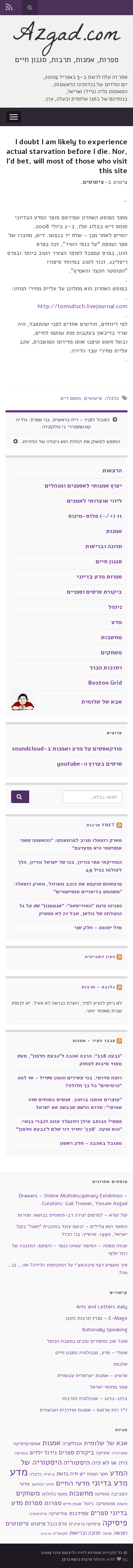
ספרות (52, 1502)
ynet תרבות (100, 825)
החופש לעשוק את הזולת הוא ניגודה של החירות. (70, 441)
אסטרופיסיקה (27, 1443)
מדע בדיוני (109, 1482)
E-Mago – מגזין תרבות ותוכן (96, 1318)
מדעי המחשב (42, 1484)
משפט (122, 1504)
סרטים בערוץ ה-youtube (89, 764)
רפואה (120, 1533)
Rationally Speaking (104, 1329)
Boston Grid (105, 683)
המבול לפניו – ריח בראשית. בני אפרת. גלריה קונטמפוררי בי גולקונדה (62, 423)
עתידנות (79, 1513)
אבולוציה (72, 1443)
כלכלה (112, 398)
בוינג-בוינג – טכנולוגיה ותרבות (94, 1398)
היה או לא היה (109, 1463)
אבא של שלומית (101, 702)
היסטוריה (77, 1462)
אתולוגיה (119, 1453)
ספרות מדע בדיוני (99, 577)
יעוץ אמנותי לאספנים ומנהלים (83, 486)
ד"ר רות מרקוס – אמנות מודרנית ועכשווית (83, 1409)
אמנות (114, 531)
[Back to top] (16, 1551)
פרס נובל (57, 1523)
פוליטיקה (58, 1513)
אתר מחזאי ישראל (108, 1386)
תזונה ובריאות (103, 546)
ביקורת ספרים (76, 1452)
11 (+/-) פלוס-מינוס (95, 516)
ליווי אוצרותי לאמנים (94, 501)
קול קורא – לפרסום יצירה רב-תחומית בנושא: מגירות (72, 1214)
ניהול (115, 607)
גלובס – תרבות (98, 987)
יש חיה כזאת (71, 1473)
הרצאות (112, 470)
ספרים (99, 1513)
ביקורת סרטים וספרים (94, 592)
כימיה (49, 1474)
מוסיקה (102, 1493)
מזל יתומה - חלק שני (98, 927)
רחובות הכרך (105, 668)
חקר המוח (97, 1473)
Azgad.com (66, 36)
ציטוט (120, 182)
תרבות (46, 1533)
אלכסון (120, 1364)
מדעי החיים (73, 1483)
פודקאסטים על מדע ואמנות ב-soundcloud (67, 749)
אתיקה (103, 1452)
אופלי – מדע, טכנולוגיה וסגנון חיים (91, 1352)
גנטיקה (21, 1453)
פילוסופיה (38, 1514)
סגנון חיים (109, 561)
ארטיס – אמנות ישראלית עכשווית (92, 1375)
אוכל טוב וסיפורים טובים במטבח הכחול (87, 1341)
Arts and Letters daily (101, 1306)
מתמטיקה (105, 1503)
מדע (116, 622)
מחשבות (111, 637)
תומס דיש (70, 398)
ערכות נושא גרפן (77, 1559)
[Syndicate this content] (119, 825)
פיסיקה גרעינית (84, 1523)
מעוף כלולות (54, 1493)
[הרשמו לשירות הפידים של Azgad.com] (9, 6)
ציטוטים (93, 182)
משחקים (111, 652)
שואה (107, 1533)
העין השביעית (100, 957)
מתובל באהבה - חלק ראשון (91, 1143)
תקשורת (60, 1533)
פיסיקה (114, 1522)
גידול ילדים (43, 1453)
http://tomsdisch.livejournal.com (82, 306)
